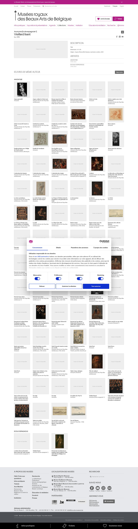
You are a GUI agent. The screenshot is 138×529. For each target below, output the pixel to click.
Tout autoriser (96, 286)
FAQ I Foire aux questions (19, 477)
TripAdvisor (109, 491)
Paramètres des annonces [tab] (79, 247)
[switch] (58, 278)
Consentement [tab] (37, 247)
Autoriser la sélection (69, 286)
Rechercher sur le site (43, 6)
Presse (29, 6)
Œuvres (122, 32)
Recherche (111, 25)
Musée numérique (37, 489)
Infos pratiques (19, 25)
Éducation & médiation (97, 25)
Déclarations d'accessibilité (92, 520)
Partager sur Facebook (116, 36)
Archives (34, 484)
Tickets (120, 19)
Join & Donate (105, 19)
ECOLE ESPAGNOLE (77, 65)
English (122, 6)
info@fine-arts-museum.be (75, 510)
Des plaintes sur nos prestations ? (74, 520)
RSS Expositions (94, 502)
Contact (23, 6)
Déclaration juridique (105, 520)
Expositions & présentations (37, 25)
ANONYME (74, 60)
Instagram (103, 491)
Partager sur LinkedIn (119, 36)
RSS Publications (94, 505)
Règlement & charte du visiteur (21, 493)
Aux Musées (18, 486)
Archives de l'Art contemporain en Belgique (40, 486)
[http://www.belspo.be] (54, 502)
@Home (120, 25)
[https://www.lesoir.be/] (71, 500)
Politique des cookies (118, 520)
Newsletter (110, 501)
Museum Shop (18, 491)
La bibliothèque (36, 478)
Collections (61, 25)
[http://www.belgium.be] (62, 502)
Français (115, 6)
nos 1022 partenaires (41, 256)
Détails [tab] (58, 247)
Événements (37, 6)
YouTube (97, 491)
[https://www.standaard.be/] (81, 501)
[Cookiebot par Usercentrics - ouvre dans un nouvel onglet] (101, 241)
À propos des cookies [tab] (101, 247)
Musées (71, 25)
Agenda (52, 25)
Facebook (91, 491)
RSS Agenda (93, 500)
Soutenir (35, 495)
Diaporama (119, 72)
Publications (35, 480)
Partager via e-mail (122, 36)
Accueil (16, 6)
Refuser (42, 286)
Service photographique (39, 482)
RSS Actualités (93, 504)
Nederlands (107, 6)
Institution (79, 25)
